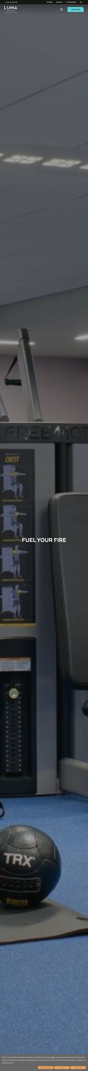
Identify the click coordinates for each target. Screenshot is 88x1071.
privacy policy (50, 1057)
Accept (62, 1068)
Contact (59, 2)
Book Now (75, 9)
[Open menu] (61, 9)
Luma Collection (11, 2)
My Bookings (71, 2)
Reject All (78, 1068)
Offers (49, 2)
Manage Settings (45, 1068)
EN (81, 2)
